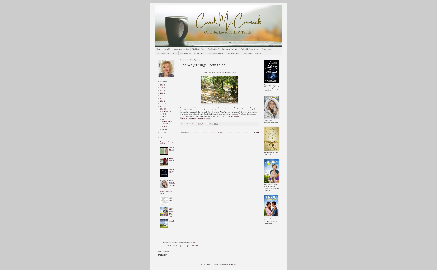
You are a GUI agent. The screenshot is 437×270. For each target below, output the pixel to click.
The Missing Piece (198, 49)
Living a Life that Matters (171, 149)
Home (158, 49)
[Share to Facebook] (215, 124)
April (163, 126)
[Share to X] (213, 124)
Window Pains (266, 49)
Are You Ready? (171, 221)
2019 (162, 96)
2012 (162, 132)
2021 (162, 90)
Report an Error (260, 53)
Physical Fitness (199, 53)
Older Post (255, 132)
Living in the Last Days (181, 49)
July (163, 114)
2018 (162, 98)
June (163, 116)
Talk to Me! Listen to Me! (249, 49)
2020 (162, 93)
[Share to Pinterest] (217, 124)
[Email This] (208, 124)
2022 (162, 88)
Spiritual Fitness (185, 53)
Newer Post (184, 132)
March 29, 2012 (193, 246)
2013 (162, 109)
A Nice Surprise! (172, 159)
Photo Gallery (247, 53)
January (164, 129)
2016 (162, 101)
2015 (162, 103)
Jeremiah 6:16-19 (233, 116)
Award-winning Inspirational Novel (172, 183)
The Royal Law (171, 198)
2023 (162, 85)
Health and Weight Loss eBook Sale (171, 212)
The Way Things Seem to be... (167, 122)
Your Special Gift (213, 49)
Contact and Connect (232, 53)
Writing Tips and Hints (215, 53)
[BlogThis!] (210, 124)
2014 (162, 106)
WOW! (174, 53)
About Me (167, 49)
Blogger (233, 264)
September (165, 111)
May (163, 119)
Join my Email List (163, 53)
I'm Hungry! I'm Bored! (230, 49)
